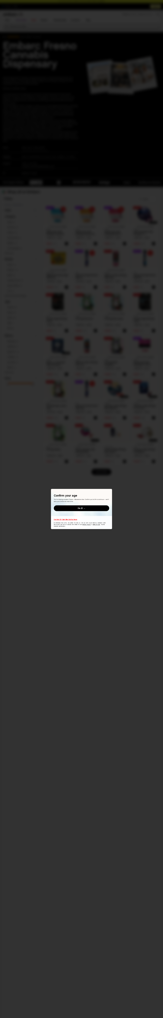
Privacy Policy (86, 524)
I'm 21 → (81, 508)
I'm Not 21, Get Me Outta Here (65, 519)
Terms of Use (96, 524)
